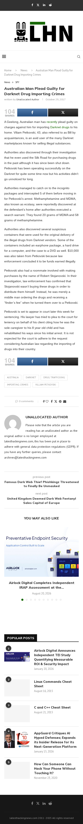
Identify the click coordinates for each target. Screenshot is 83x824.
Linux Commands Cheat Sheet (53, 684)
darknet (31, 377)
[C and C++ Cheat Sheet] (17, 713)
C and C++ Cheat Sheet (52, 707)
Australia (13, 377)
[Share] (32, 112)
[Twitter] (38, 5)
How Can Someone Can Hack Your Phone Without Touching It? (55, 768)
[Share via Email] (64, 401)
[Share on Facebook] (52, 401)
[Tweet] (63, 112)
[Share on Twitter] (55, 401)
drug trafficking (54, 377)
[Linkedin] (44, 5)
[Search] (79, 56)
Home (7, 70)
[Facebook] (32, 5)
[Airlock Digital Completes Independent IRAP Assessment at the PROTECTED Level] (41, 552)
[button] (7, 563)
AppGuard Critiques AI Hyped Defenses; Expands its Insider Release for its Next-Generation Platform (55, 740)
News (24, 70)
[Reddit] (50, 5)
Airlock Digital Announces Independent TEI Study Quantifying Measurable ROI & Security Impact (54, 657)
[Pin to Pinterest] (60, 401)
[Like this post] (47, 401)
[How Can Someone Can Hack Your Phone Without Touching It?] (17, 770)
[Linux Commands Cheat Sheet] (17, 687)
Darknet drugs (59, 127)
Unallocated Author (27, 99)
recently (52, 122)
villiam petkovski (45, 384)
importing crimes (17, 384)
